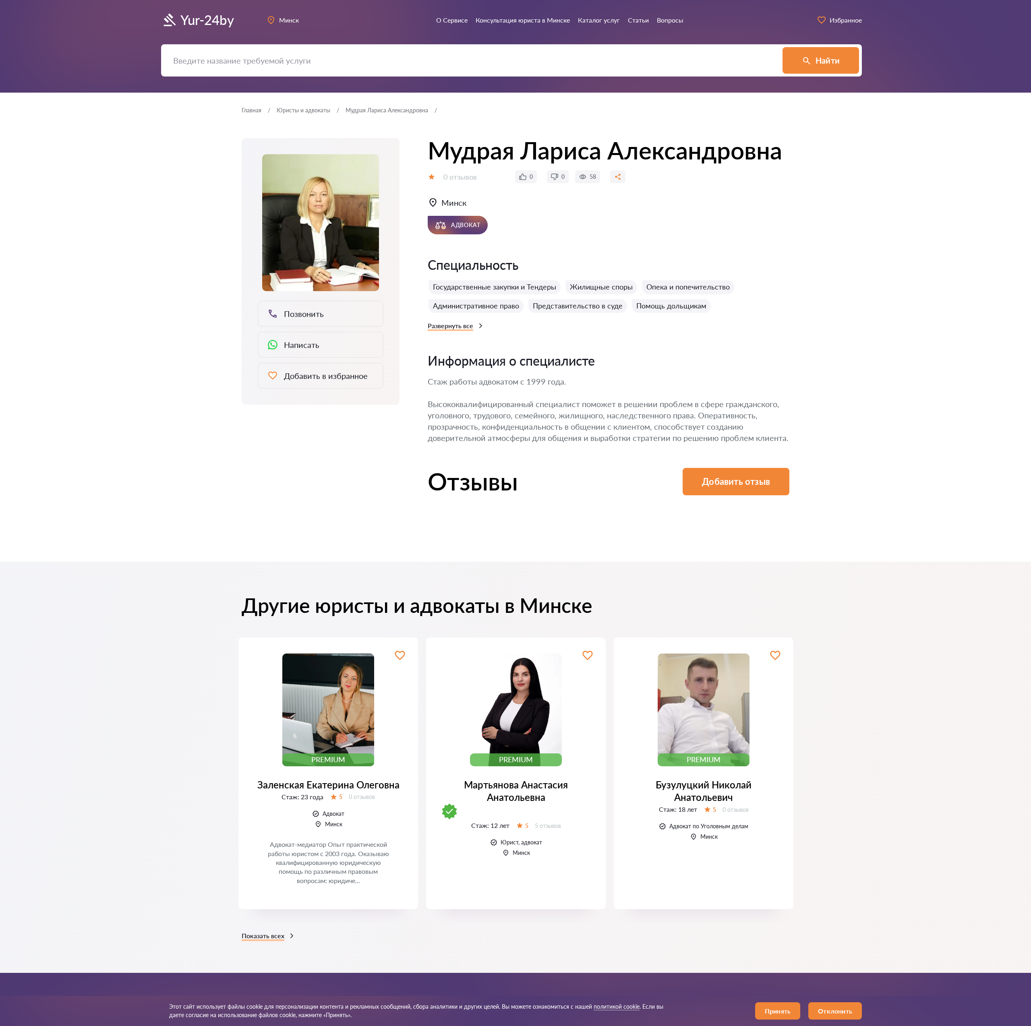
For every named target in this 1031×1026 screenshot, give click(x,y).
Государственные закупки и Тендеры (494, 286)
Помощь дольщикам (671, 305)
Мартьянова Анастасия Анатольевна (516, 791)
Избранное (846, 20)
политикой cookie (617, 1006)
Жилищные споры (601, 286)
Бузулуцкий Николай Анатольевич (704, 791)
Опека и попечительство (688, 286)
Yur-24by (207, 20)
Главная (251, 110)
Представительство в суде (578, 305)
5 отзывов (548, 825)
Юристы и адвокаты (303, 110)
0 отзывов (460, 176)
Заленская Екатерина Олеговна (328, 784)
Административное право (476, 305)
